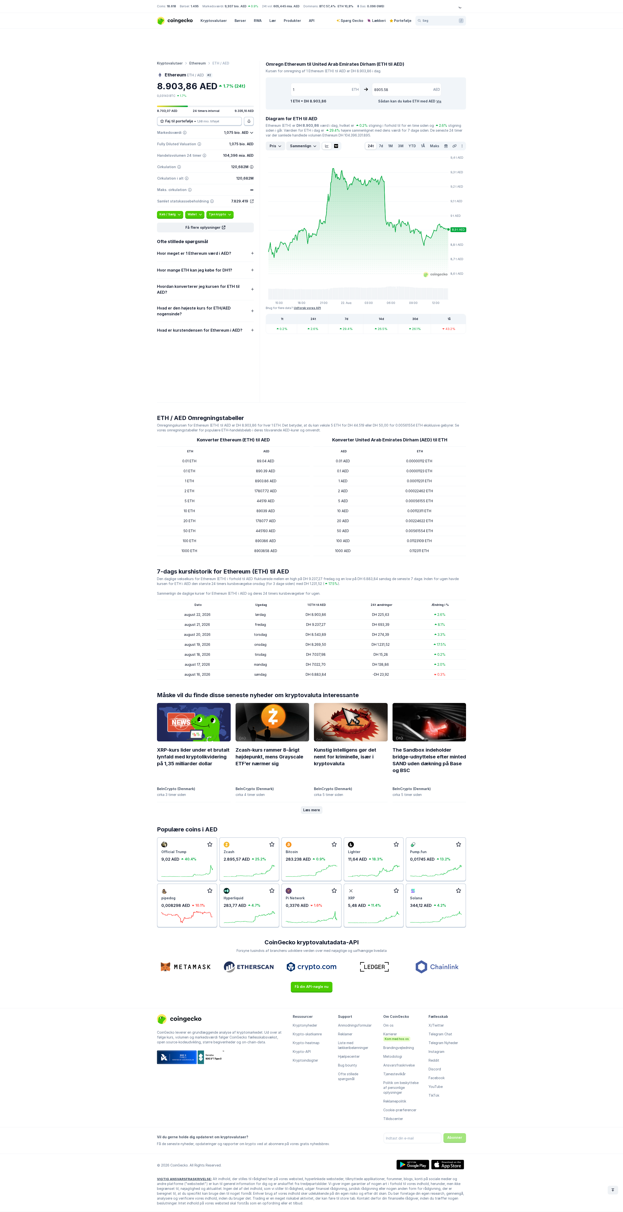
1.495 (195, 6)
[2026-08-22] (446, 146)
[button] (205, 227)
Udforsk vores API (307, 308)
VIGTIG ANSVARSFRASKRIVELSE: (184, 1179)
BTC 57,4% (327, 6)
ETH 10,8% (345, 6)
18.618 (171, 6)
